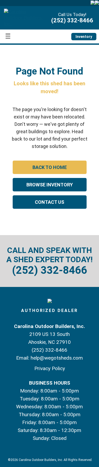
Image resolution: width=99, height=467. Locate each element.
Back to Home (49, 167)
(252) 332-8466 (72, 20)
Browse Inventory (49, 184)
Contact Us (49, 202)
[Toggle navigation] (8, 36)
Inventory (84, 36)
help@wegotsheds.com (57, 358)
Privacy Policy (49, 368)
